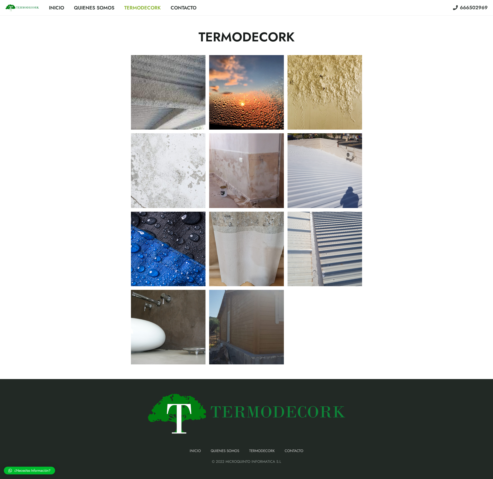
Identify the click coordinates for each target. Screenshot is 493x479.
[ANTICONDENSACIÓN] (246, 92)
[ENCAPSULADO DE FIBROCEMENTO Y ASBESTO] (246, 249)
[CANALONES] (325, 249)
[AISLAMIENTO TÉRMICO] (325, 170)
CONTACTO (294, 450)
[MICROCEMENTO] (168, 327)
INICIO (195, 450)
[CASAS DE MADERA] (246, 327)
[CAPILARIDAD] (246, 170)
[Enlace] (22, 7)
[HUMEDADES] (325, 92)
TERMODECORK (262, 450)
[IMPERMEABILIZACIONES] (168, 249)
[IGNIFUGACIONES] (168, 92)
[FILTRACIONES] (168, 170)
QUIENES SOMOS (225, 450)
